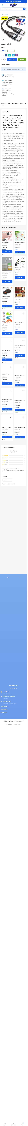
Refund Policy (4, 706)
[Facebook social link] (6, 55)
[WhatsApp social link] (9, 55)
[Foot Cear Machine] (7, 420)
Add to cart (12, 59)
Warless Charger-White (20, 400)
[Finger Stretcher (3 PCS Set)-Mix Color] (7, 317)
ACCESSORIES (5, 244)
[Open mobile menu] (2, 5)
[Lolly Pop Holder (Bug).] (20, 236)
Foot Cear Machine (6, 427)
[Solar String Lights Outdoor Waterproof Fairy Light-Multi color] (7, 344)
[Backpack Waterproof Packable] (20, 369)
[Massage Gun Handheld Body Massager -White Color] (7, 236)
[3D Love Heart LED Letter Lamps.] (20, 292)
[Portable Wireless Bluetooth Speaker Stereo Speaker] (7, 291)
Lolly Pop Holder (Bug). (20, 242)
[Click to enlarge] (3, 39)
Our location (4, 709)
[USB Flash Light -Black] (20, 262)
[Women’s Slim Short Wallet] (20, 316)
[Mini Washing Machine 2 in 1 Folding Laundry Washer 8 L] (7, 394)
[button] (7, 251)
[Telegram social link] (13, 55)
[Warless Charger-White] (20, 394)
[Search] (24, 9)
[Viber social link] (16, 55)
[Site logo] (13, 5)
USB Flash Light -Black (20, 267)
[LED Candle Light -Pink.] (7, 369)
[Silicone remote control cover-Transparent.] (20, 420)
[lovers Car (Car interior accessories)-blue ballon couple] (20, 342)
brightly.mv (11, 721)
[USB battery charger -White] (7, 264)
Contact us (4, 712)
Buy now (22, 59)
